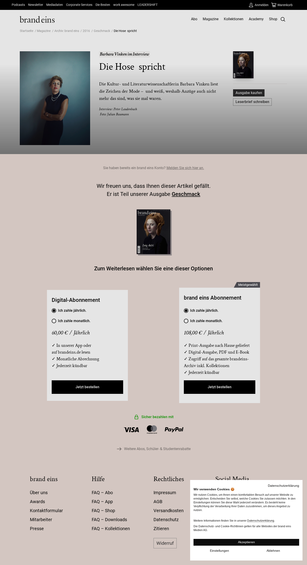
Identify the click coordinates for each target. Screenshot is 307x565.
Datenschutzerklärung (283, 485)
